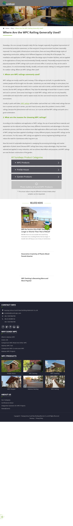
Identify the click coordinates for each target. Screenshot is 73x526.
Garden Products (24, 176)
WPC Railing (55, 389)
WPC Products (23, 162)
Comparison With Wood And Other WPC (14, 343)
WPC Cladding (54, 373)
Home (7, 28)
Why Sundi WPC (9, 331)
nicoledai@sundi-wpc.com (12, 313)
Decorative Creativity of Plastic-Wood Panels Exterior (35, 255)
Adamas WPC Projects (8, 351)
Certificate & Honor (7, 403)
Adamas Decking (33, 389)
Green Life (4, 340)
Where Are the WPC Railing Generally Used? (29, 28)
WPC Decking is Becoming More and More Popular (34, 279)
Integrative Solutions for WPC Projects (13, 406)
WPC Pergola (11, 389)
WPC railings (25, 103)
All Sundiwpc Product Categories (27, 157)
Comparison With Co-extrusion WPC (12, 348)
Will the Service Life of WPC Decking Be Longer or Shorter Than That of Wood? (35, 230)
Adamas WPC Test (7, 346)
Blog (12, 28)
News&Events (5, 408)
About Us (6, 394)
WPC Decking (33, 373)
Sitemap (32, 418)
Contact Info (8, 305)
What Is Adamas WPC (8, 337)
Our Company (5, 400)
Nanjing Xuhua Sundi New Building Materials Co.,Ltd (35, 416)
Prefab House (23, 169)
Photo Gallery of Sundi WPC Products (36, 187)
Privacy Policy (39, 418)
